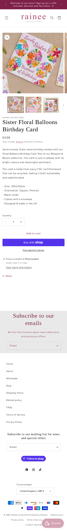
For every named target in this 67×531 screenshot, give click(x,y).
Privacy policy (17, 520)
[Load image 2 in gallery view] (33, 105)
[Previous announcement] (5, 4)
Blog (8, 385)
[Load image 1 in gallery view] (16, 105)
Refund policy (14, 400)
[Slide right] (63, 105)
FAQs (9, 407)
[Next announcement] (61, 4)
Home (9, 363)
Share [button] (9, 276)
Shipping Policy (15, 392)
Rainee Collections (20, 515)
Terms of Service (15, 414)
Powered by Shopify (38, 515)
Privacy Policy (14, 422)
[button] (6, 17)
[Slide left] (3, 105)
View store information (19, 267)
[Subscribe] (57, 345)
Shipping (19, 142)
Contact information (35, 525)
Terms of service (34, 520)
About (9, 371)
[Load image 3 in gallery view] (51, 105)
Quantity (6, 215)
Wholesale (12, 378)
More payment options (33, 250)
